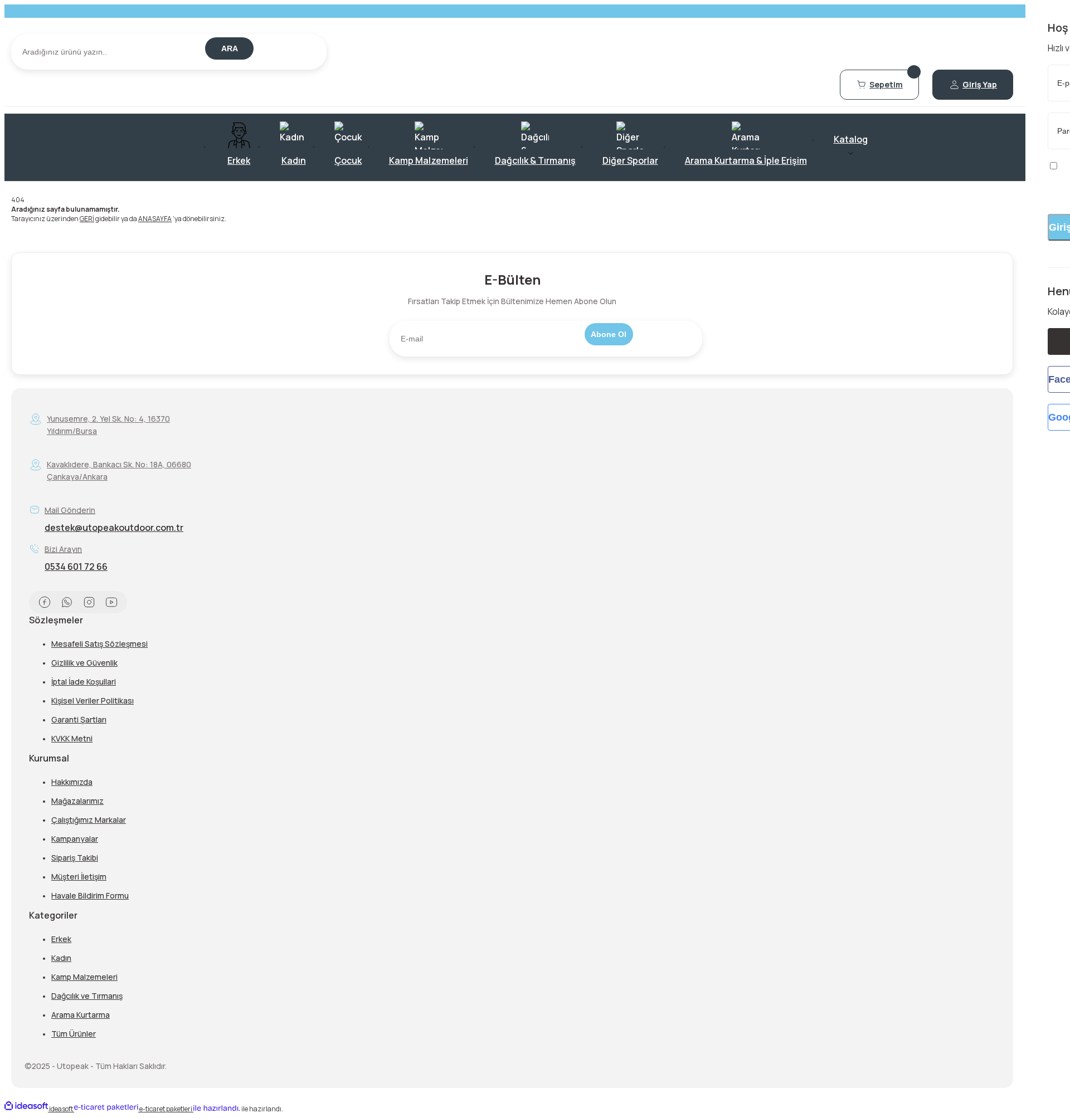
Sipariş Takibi (74, 857)
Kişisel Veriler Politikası (92, 700)
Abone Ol (608, 334)
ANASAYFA (155, 218)
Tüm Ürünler (73, 1033)
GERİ (87, 218)
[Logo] (512, 29)
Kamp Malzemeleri (84, 976)
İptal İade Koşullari (83, 681)
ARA (229, 48)
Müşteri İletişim (78, 876)
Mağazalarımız (77, 800)
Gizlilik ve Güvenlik (84, 662)
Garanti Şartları (78, 719)
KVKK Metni (72, 738)
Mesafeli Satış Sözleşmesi (99, 643)
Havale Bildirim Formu (90, 895)
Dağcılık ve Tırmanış (87, 995)
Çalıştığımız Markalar (88, 819)
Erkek (61, 939)
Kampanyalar (74, 838)
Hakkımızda (72, 782)
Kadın (61, 958)
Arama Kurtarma (80, 1014)
